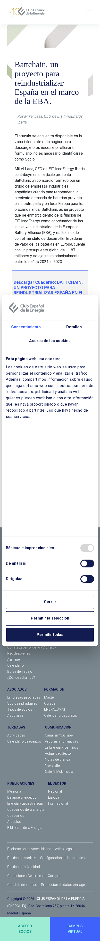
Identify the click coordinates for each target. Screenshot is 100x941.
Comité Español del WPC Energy (31, 647)
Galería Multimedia (59, 771)
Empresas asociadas (23, 697)
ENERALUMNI (54, 709)
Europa (53, 797)
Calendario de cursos (60, 715)
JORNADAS (16, 727)
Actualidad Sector (58, 753)
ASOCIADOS (17, 689)
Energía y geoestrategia (25, 803)
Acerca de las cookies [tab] (50, 341)
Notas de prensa (57, 759)
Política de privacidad (23, 867)
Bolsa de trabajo (19, 671)
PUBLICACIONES (20, 783)
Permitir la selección (50, 618)
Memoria (14, 791)
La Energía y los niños (61, 747)
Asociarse (15, 715)
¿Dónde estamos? (21, 677)
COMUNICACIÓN (58, 727)
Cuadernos (15, 815)
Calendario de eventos (24, 741)
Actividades (16, 735)
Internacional (58, 803)
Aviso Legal (64, 849)
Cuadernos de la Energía (25, 809)
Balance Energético (22, 797)
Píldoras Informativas (61, 741)
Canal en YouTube (59, 735)
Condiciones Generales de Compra (33, 876)
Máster (49, 697)
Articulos (14, 822)
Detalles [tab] (74, 327)
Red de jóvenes (18, 653)
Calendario (15, 665)
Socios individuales (22, 703)
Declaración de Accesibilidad (29, 849)
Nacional (55, 791)
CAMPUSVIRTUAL (75, 929)
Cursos (50, 703)
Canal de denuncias (22, 885)
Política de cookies (21, 858)
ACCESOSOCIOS (25, 929)
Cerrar (50, 601)
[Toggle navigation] (89, 12)
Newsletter (53, 765)
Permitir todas (50, 634)
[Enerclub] (28, 12)
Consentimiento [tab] (26, 327)
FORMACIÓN (54, 689)
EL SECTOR (57, 783)
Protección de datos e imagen (64, 885)
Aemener (14, 659)
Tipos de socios (19, 709)
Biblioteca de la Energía (24, 828)
